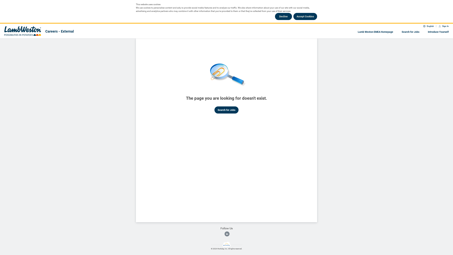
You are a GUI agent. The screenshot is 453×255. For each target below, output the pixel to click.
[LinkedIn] (227, 233)
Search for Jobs (410, 31)
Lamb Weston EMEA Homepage (375, 31)
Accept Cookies (305, 16)
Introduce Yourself (438, 31)
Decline (283, 16)
